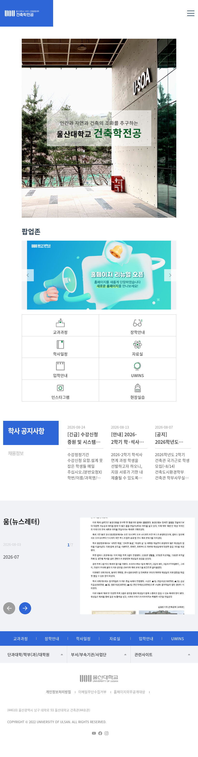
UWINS (177, 638)
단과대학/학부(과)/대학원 (28, 654)
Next (170, 275)
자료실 (114, 638)
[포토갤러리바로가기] (137, 566)
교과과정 (20, 638)
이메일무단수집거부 (92, 691)
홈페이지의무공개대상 (129, 691)
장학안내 (52, 638)
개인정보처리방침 (58, 691)
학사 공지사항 (26, 431)
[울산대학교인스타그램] (106, 733)
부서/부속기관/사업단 (88, 654)
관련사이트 (143, 654)
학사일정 (83, 638)
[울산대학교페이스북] (100, 733)
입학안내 (146, 638)
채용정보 (15, 453)
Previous (28, 275)
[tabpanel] (99, 128)
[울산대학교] (99, 678)
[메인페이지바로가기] (28, 13)
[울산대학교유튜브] (94, 733)
